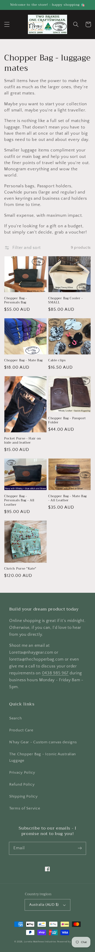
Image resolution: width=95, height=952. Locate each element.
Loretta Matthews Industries (40, 942)
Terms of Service (24, 808)
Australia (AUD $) (44, 905)
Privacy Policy (22, 772)
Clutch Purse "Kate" (20, 568)
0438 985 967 (55, 673)
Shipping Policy (23, 796)
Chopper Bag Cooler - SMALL (65, 300)
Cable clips (57, 360)
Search (15, 718)
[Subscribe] (80, 848)
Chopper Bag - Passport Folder (67, 420)
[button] (7, 24)
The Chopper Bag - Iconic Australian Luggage (42, 757)
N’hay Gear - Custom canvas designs (43, 742)
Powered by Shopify (69, 942)
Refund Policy (22, 784)
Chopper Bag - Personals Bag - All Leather (19, 500)
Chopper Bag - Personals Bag (15, 300)
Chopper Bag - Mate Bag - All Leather (67, 498)
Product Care (21, 730)
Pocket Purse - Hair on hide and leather (22, 440)
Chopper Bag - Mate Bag (23, 360)
